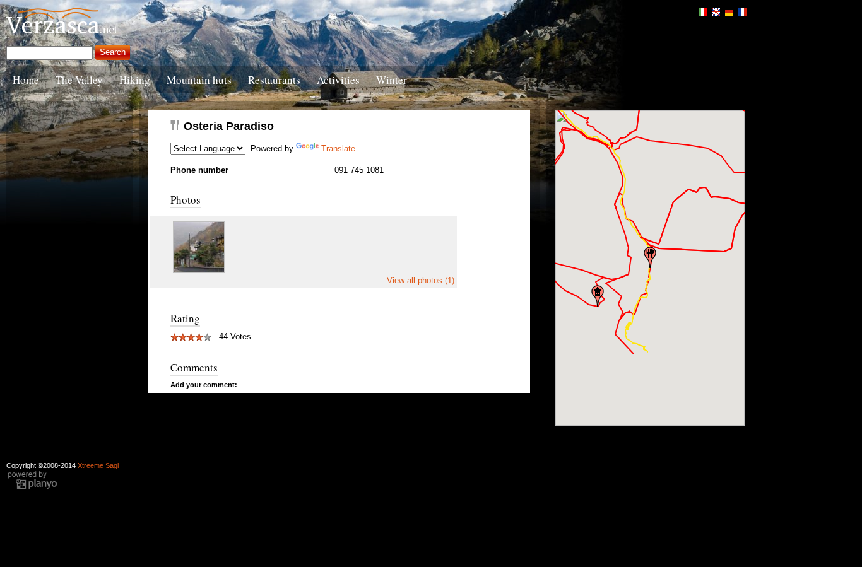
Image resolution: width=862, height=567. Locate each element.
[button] (650, 257)
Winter (391, 80)
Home (26, 80)
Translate (338, 148)
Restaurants (274, 80)
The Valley (79, 80)
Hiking (134, 80)
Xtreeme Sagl (98, 465)
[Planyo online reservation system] (32, 487)
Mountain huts (199, 80)
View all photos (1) (420, 280)
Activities (338, 80)
